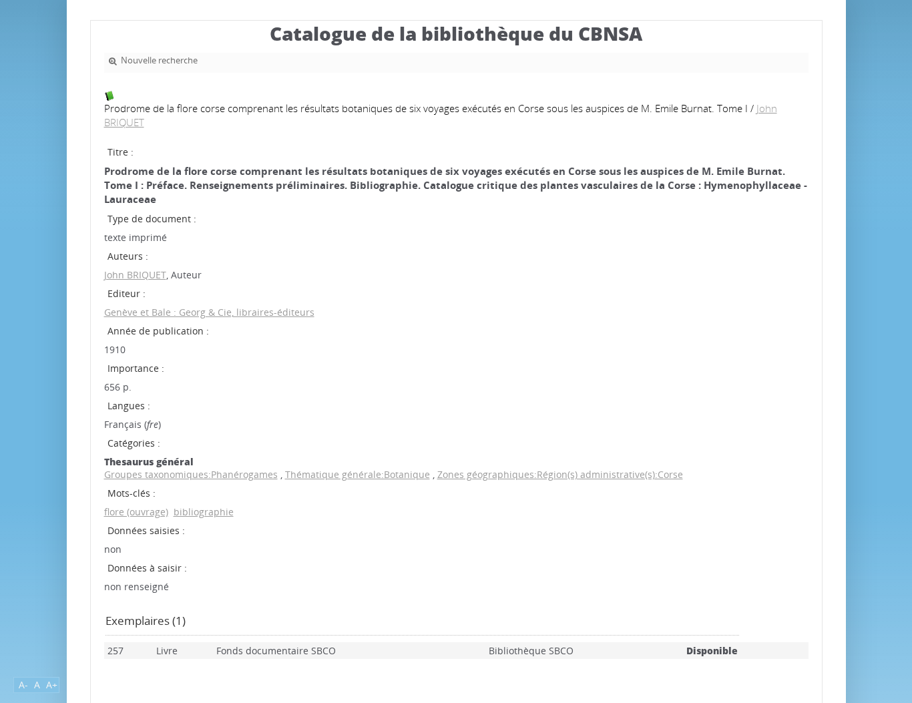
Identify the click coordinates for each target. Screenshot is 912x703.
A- (23, 684)
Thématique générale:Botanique (357, 474)
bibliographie (204, 511)
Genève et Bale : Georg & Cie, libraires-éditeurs (209, 312)
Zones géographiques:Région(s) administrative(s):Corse (560, 474)
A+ (51, 684)
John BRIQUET (135, 274)
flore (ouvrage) (136, 511)
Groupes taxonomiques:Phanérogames (191, 474)
